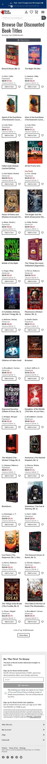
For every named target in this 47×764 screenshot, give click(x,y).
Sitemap (22, 748)
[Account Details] (26, 12)
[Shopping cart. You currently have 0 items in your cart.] (36, 12)
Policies (5, 748)
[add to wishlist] (19, 87)
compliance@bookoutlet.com (35, 717)
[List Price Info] (15, 83)
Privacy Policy (29, 716)
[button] (28, 3)
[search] (44, 18)
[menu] (42, 12)
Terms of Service (37, 716)
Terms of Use (13, 748)
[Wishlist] (31, 12)
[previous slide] (2, 4)
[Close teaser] (11, 6)
